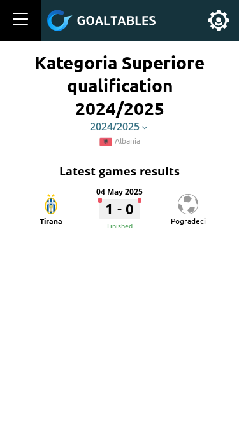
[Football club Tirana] (51, 199)
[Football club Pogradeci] (188, 199)
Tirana (51, 220)
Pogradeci (188, 220)
